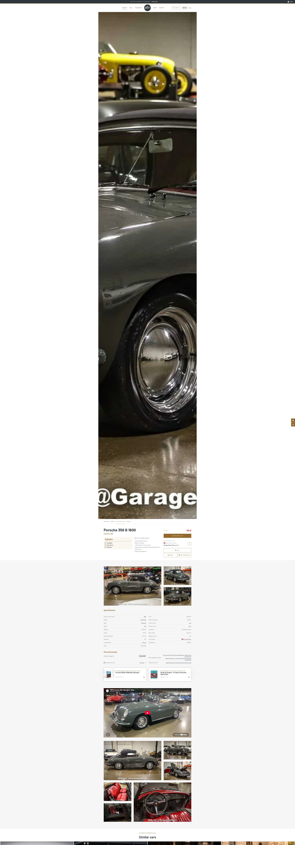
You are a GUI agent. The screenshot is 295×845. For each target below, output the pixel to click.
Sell (131, 7)
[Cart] (190, 7)
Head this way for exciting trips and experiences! (178, 662)
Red (190, 623)
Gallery (113, 521)
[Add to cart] (144, 677)
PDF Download (185, 555)
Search (124, 7)
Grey (190, 626)
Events (161, 7)
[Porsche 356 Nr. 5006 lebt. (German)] (125, 674)
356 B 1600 (143, 619)
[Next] (191, 674)
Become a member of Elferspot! (144, 1)
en (185, 7)
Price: (166, 530)
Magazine (138, 7)
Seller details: (169, 540)
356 (145, 626)
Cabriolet (143, 623)
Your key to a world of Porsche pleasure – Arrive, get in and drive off (177, 655)
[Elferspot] (147, 7)
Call (178, 550)
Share (171, 555)
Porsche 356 (142, 656)
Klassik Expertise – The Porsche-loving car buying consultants (178, 659)
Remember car (178, 535)
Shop (155, 7)
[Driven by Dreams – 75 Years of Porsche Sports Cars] (170, 674)
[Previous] (104, 674)
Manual (144, 642)
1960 (145, 616)
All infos (142, 662)
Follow (175, 7)
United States (187, 639)
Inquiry (129, 521)
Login (291, 1)
